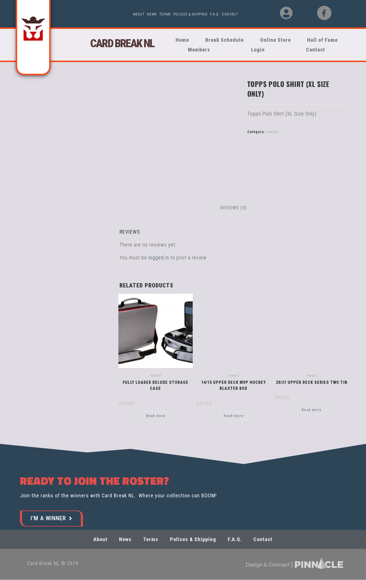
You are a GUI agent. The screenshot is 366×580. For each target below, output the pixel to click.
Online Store (275, 40)
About (138, 14)
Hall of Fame (322, 40)
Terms (165, 14)
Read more (156, 416)
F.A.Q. (215, 14)
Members (199, 50)
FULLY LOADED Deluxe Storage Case (155, 385)
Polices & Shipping (190, 14)
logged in (158, 258)
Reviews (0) (233, 207)
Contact (230, 14)
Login (258, 50)
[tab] (233, 208)
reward (272, 132)
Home (182, 40)
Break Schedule (224, 40)
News (151, 14)
